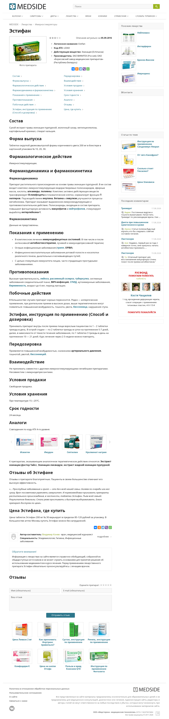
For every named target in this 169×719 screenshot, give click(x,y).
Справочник (120, 16)
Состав (16, 76)
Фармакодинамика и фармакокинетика (33, 90)
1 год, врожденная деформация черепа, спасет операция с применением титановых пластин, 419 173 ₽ (141, 300)
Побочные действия (23, 104)
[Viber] (84, 68)
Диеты (53, 16)
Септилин (72, 452)
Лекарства (71, 16)
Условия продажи (73, 85)
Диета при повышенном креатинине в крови (134, 223)
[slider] (106, 585)
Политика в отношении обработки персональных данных (39, 688)
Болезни (16, 16)
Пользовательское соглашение (25, 692)
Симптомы (35, 16)
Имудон (48, 452)
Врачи (88, 16)
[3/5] (55, 38)
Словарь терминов (145, 16)
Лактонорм (127, 239)
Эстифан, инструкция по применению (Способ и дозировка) (32, 111)
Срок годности (71, 95)
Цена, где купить (72, 109)
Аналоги (68, 99)
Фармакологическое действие (28, 85)
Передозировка (72, 76)
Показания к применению (26, 95)
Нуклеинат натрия (96, 452)
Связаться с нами (18, 700)
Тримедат (126, 208)
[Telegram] (80, 68)
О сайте (13, 696)
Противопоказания (23, 99)
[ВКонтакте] (73, 68)
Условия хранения (73, 90)
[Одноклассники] (76, 68)
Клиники (102, 16)
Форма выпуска (21, 80)
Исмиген (25, 452)
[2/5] (52, 38)
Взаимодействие (72, 80)
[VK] (12, 708)
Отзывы (68, 104)
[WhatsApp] (88, 68)
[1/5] (50, 38)
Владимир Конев (51, 534)
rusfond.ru (141, 278)
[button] (110, 442)
